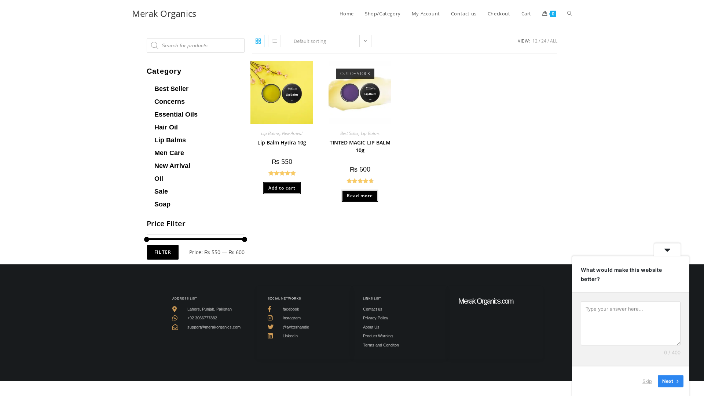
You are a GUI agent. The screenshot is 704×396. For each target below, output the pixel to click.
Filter (162, 252)
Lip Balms (170, 140)
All (553, 41)
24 (543, 41)
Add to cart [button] (282, 188)
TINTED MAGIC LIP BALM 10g (360, 146)
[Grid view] (258, 41)
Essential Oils (176, 114)
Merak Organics (164, 13)
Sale (161, 191)
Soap (162, 204)
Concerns (169, 101)
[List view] (274, 41)
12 (535, 41)
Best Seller (171, 88)
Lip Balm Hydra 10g (281, 142)
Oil (158, 178)
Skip (647, 381)
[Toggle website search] (570, 13)
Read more (360, 195)
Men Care (169, 153)
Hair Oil (166, 127)
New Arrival (172, 165)
